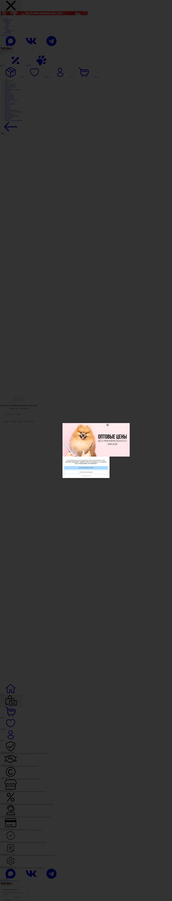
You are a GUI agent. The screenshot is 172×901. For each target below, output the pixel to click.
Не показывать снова (86, 475)
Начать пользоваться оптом (86, 467)
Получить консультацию (86, 472)
